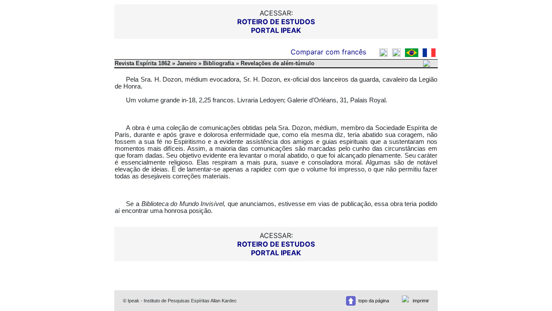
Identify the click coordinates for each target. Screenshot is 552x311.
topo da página (373, 300)
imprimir (421, 300)
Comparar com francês (329, 52)
